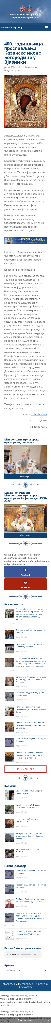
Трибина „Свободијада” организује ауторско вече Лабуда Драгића (31, 900)
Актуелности (31, 67)
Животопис (25, 535)
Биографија (25, 476)
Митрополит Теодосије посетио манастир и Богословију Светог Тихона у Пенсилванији (29, 755)
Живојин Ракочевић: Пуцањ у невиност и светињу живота (28, 806)
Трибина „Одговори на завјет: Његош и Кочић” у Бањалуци (28, 932)
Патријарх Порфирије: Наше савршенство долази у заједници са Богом (31, 709)
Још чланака (25, 769)
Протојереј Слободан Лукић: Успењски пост (28, 820)
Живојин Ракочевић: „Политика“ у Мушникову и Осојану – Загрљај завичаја (30, 836)
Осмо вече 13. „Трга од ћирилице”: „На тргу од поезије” (30, 645)
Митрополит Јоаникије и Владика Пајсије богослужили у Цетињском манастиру (30, 725)
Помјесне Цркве (12, 70)
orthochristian (39, 414)
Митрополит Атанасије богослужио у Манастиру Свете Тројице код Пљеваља (31, 679)
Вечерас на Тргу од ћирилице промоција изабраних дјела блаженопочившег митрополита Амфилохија (30, 917)
